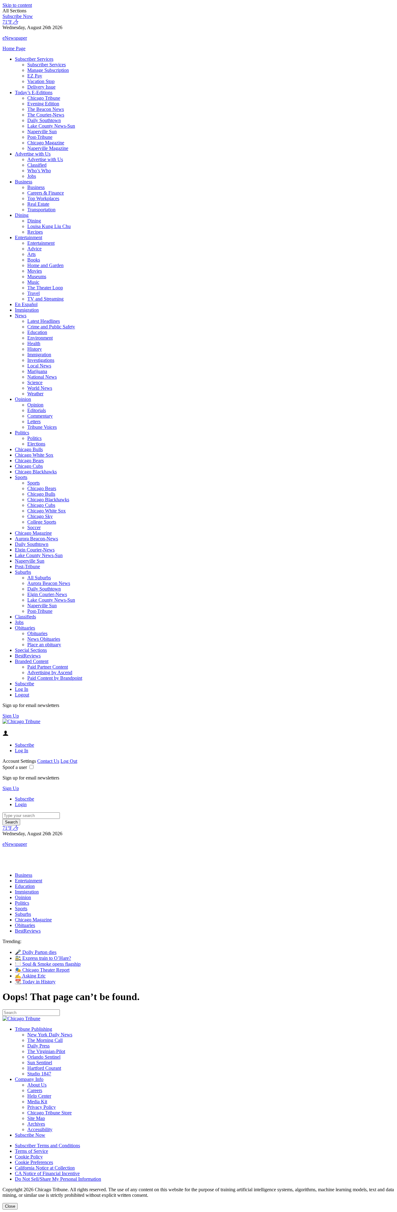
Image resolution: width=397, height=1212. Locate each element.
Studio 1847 (39, 1073)
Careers (34, 1090)
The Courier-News (45, 114)
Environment (40, 337)
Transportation (41, 209)
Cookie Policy (29, 1156)
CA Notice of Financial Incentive (47, 1173)
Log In (21, 689)
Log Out (68, 761)
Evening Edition (43, 103)
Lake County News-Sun (51, 126)
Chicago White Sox (34, 455)
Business (23, 181)
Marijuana (37, 371)
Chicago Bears (29, 460)
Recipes (35, 232)
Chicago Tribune (43, 98)
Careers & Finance (45, 192)
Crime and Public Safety (51, 326)
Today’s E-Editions (33, 92)
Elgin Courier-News (35, 549)
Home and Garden (45, 265)
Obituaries (25, 627)
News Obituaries (43, 639)
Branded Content (31, 661)
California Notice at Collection (45, 1167)
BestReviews (28, 655)
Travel (33, 293)
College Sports (41, 522)
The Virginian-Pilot (46, 1051)
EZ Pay (34, 75)
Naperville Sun (42, 131)
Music (33, 282)
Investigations (40, 360)
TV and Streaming (45, 298)
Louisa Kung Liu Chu (49, 226)
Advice (34, 248)
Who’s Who (39, 170)
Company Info (29, 1079)
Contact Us (48, 761)
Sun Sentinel (39, 1062)
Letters (34, 421)
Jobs (31, 176)
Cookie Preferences (34, 1162)
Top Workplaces (43, 198)
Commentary (40, 416)
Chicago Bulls (29, 449)
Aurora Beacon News (48, 583)
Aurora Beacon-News (36, 538)
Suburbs (23, 572)
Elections (36, 443)
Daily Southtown (44, 120)
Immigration (27, 310)
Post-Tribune (39, 137)
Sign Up (10, 715)
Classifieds (25, 616)
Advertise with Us (33, 153)
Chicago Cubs (29, 466)
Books (33, 259)
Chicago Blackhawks (36, 471)
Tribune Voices (42, 427)
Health (33, 343)
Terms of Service (31, 1151)
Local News (39, 365)
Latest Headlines (43, 321)
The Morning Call (45, 1040)
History (34, 349)
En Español (26, 304)
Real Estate (38, 204)
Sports (21, 477)
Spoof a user (14, 767)
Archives (36, 1123)
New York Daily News (49, 1034)
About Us (37, 1084)
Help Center (39, 1096)
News (20, 315)
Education (37, 332)
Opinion (23, 399)
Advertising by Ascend (49, 672)
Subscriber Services (34, 59)
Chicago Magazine (45, 142)
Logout (22, 694)
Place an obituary (44, 644)
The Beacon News (45, 109)
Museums (36, 276)
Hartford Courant (44, 1068)
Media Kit (37, 1101)
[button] (198, 11)
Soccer (34, 527)
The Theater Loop (45, 287)
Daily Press (38, 1045)
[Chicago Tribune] (21, 721)
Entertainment (28, 237)
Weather (35, 393)
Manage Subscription (48, 70)
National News (42, 377)
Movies (34, 271)
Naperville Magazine (47, 148)
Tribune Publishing (33, 1029)
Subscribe (24, 683)
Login (21, 804)
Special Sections (31, 650)
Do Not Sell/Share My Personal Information (58, 1179)
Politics (22, 432)
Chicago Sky (40, 516)
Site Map (36, 1118)
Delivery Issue (41, 87)
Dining (22, 215)
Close (10, 1206)
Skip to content (17, 5)
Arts (31, 254)
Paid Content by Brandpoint (54, 678)
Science (34, 382)
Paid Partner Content (47, 667)
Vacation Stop (41, 81)
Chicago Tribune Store (49, 1112)
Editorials (36, 410)
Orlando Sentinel (43, 1057)
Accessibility (39, 1129)
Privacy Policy (41, 1107)
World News (39, 388)
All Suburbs (39, 577)
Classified (37, 165)
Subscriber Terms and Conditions (47, 1145)
